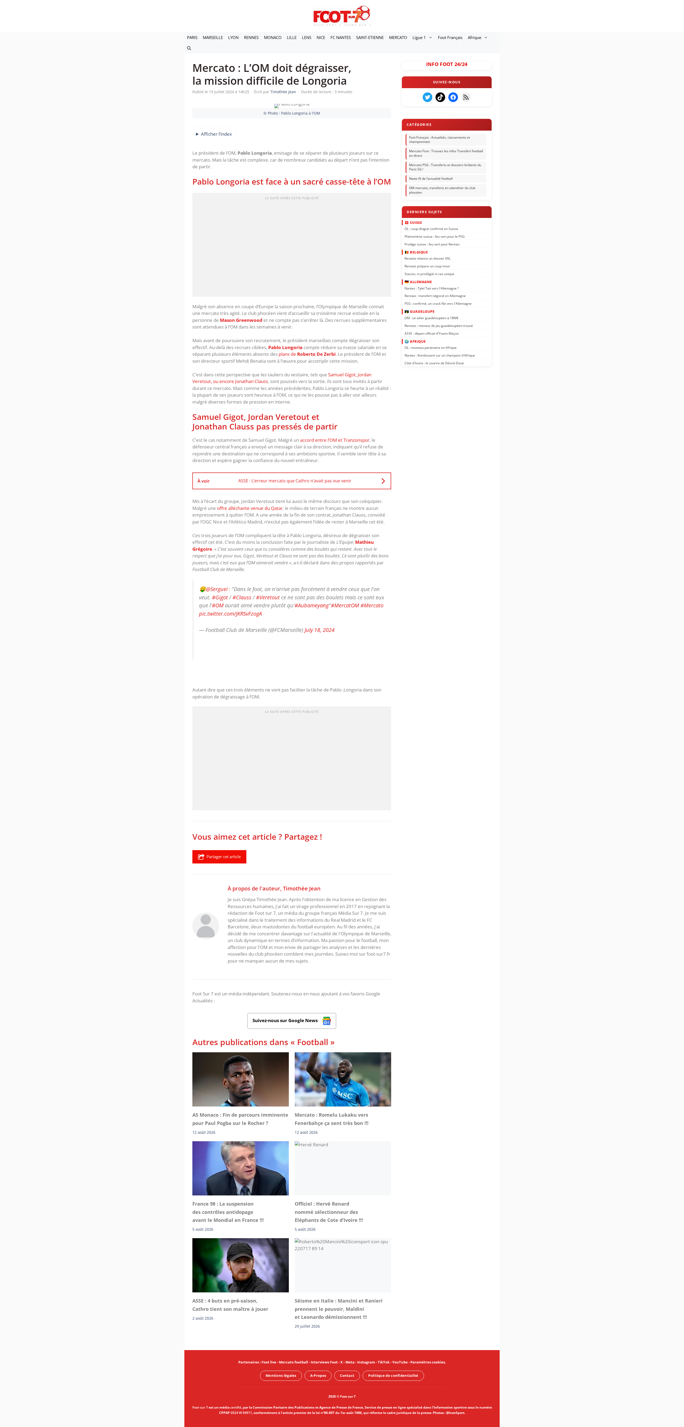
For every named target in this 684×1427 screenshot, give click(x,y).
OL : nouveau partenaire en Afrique (431, 348)
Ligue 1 (419, 37)
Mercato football (293, 1362)
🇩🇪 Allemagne (418, 281)
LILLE (292, 37)
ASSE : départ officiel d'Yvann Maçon (432, 333)
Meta (350, 1362)
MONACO (273, 37)
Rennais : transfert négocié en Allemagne (435, 296)
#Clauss (241, 597)
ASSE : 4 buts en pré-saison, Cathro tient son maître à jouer (230, 1305)
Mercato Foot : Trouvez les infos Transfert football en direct (446, 153)
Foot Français (450, 37)
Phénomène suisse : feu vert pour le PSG (435, 236)
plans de (307, 354)
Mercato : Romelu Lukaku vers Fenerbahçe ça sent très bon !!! (331, 1119)
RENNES (251, 37)
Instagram (366, 1362)
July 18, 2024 (320, 630)
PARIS (192, 37)
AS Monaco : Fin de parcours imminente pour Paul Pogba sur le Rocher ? (240, 1119)
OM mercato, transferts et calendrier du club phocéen (442, 190)
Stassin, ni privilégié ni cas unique (429, 274)
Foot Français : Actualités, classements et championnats (439, 139)
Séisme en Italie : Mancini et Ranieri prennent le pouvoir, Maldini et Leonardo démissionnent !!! (339, 1309)
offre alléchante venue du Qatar (250, 508)
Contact (347, 1375)
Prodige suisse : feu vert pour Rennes (432, 244)
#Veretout (268, 597)
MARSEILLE (213, 37)
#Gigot (220, 597)
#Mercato (371, 605)
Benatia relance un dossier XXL (427, 258)
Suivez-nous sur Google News (285, 1020)
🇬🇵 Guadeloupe (419, 311)
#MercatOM (345, 605)
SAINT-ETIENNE (370, 37)
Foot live (269, 1362)
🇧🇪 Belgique (416, 252)
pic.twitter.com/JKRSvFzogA (230, 613)
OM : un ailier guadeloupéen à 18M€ (431, 318)
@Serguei (217, 589)
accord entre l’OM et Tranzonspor (335, 440)
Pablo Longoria (285, 347)
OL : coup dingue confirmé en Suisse (431, 229)
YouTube (400, 1362)
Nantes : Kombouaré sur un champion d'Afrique (440, 355)
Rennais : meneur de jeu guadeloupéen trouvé (439, 325)
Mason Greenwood (241, 320)
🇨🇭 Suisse (413, 222)
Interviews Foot (324, 1362)
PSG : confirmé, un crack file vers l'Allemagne (438, 304)
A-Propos (318, 1375)
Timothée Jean (302, 888)
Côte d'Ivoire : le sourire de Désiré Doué (434, 363)
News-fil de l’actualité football (431, 178)
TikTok (384, 1362)
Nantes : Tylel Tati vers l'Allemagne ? (432, 288)
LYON (233, 37)
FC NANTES (341, 37)
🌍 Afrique (415, 341)
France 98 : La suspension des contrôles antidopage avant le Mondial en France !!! (228, 1212)
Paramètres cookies (427, 1362)
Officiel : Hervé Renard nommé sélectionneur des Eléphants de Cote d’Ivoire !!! (329, 1212)
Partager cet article (224, 856)
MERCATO (398, 37)
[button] (189, 48)
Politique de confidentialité (393, 1375)
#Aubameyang (311, 605)
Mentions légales (281, 1375)
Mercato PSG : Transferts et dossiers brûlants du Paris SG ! (445, 167)
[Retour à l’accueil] (342, 16)
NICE (321, 37)
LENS (306, 37)
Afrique (474, 37)
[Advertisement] (291, 246)
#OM (218, 605)
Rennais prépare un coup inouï (427, 266)
